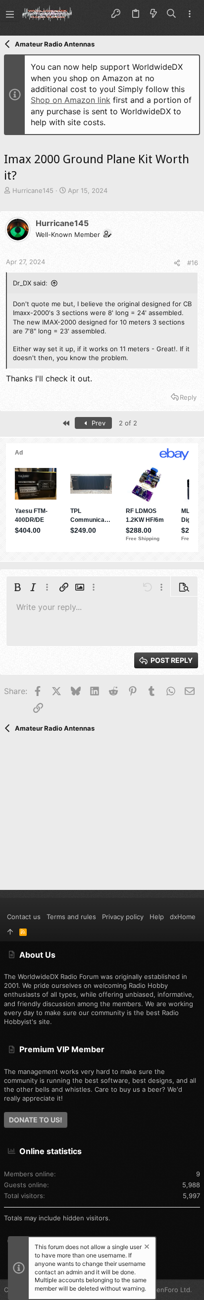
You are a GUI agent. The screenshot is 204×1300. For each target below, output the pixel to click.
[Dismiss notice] (146, 1248)
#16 (192, 263)
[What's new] (153, 13)
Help (157, 917)
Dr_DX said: (30, 283)
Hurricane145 (32, 190)
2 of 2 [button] (128, 423)
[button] (10, 14)
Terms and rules (71, 917)
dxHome (183, 917)
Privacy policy (123, 917)
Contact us (24, 917)
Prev (97, 423)
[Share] (177, 263)
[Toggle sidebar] (189, 14)
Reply (188, 397)
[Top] (10, 931)
